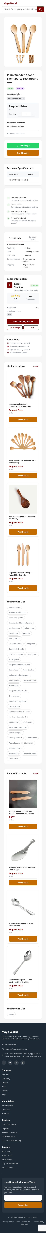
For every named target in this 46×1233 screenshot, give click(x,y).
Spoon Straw (13, 722)
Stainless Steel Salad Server (19, 712)
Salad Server (13, 759)
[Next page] (36, 37)
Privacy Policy (8, 1221)
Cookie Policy (38, 1221)
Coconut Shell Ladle (16, 649)
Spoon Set (26, 633)
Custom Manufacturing (11, 1140)
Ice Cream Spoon (15, 644)
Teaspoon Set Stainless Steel (19, 665)
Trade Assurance (9, 1124)
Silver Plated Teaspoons (18, 727)
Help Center (7, 1151)
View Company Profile (23, 321)
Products (5, 1113)
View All (36, 366)
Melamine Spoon (30, 680)
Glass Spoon (27, 722)
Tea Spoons (30, 644)
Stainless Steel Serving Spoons (20, 623)
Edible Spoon (29, 628)
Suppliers (6, 1109)
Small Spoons (14, 680)
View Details (23, 419)
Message (16, 327)
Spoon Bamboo (28, 670)
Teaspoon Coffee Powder (18, 691)
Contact (5, 1090)
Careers (5, 1082)
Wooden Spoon (14, 607)
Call (32, 327)
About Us (5, 1074)
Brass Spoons (14, 659)
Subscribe (23, 1205)
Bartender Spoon (30, 753)
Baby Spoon (13, 633)
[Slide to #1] (20, 59)
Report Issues (7, 1167)
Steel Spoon (28, 743)
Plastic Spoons (14, 743)
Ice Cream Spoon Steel (17, 717)
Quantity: (12, 114)
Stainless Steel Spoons (17, 612)
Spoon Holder (14, 753)
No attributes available (15, 127)
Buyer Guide (7, 1155)
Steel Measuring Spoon (17, 701)
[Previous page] (9, 37)
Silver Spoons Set (15, 738)
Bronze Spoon (31, 738)
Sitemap (24, 1224)
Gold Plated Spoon (16, 654)
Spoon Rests (13, 670)
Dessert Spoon (14, 706)
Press (4, 1086)
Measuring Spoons (16, 618)
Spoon (11, 1014)
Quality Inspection (9, 1136)
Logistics (5, 1128)
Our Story (6, 1078)
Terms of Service (23, 1221)
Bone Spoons (14, 685)
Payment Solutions (10, 1132)
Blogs (4, 1094)
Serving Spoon (14, 628)
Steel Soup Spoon (15, 732)
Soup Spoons (32, 654)
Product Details (15, 238)
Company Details (32, 238)
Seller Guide (7, 1159)
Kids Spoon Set (14, 638)
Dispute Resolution (10, 1163)
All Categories (7, 1105)
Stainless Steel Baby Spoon (19, 675)
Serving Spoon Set (16, 748)
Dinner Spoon (14, 696)
